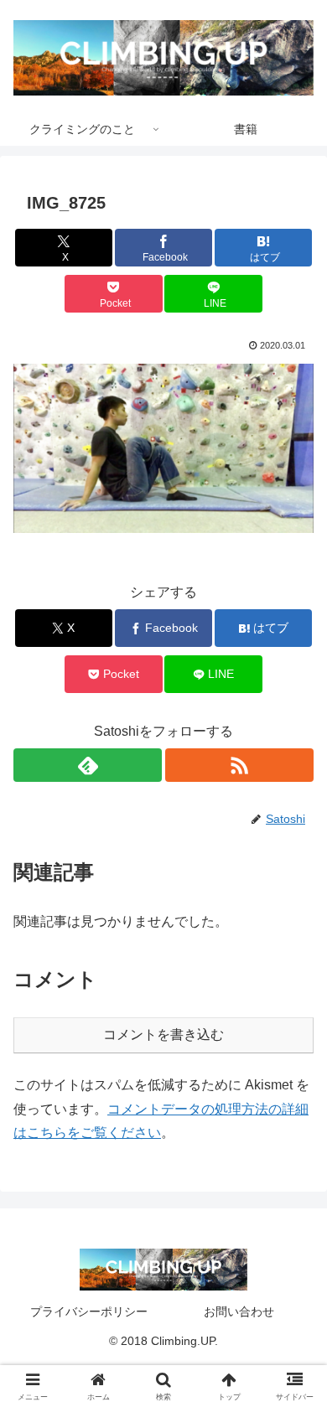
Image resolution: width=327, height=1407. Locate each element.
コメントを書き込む (163, 1034)
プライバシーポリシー (89, 1311)
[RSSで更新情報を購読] (239, 765)
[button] (163, 448)
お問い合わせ (239, 1311)
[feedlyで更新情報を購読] (87, 765)
